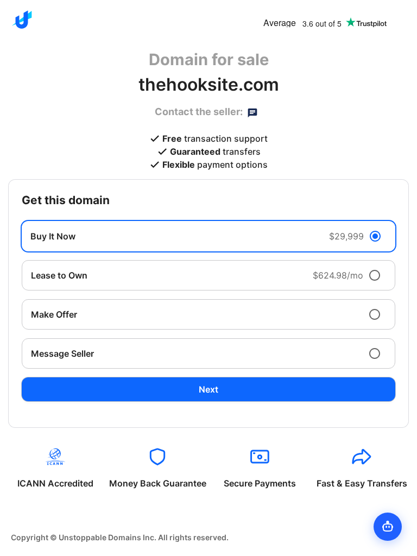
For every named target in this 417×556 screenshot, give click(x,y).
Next (208, 389)
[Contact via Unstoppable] (252, 111)
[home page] (22, 19)
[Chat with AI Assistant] (388, 527)
